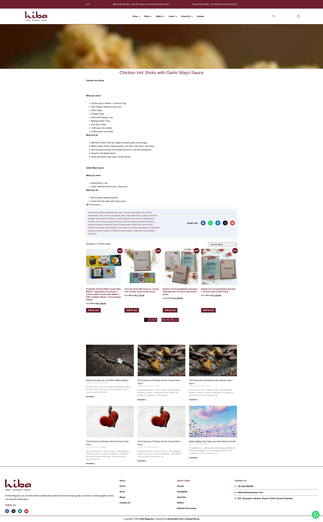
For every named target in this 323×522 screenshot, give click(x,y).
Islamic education (125, 219)
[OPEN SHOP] (139, 16)
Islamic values (114, 222)
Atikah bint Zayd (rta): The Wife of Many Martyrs (107, 380)
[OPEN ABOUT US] (192, 16)
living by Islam (129, 222)
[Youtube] (26, 511)
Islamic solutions (97, 222)
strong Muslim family (121, 231)
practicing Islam (113, 228)
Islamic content (149, 216)
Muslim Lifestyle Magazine (117, 225)
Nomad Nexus (192, 519)
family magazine (112, 216)
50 (164, 320)
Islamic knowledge (144, 219)
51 (168, 320)
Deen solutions (144, 213)
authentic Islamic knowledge (103, 213)
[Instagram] (13, 511)
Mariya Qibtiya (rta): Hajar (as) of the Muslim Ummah (212, 441)
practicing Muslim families (136, 228)
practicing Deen (96, 228)
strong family (102, 231)
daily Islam (124, 213)
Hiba (123, 216)
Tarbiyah (137, 231)
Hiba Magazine (133, 216)
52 (172, 320)
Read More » (90, 396)
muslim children (146, 222)
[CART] (298, 16)
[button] (273, 16)
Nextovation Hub (175, 519)
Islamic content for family (101, 219)
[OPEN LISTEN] (176, 16)
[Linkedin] (20, 511)
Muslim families (95, 225)
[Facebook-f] (7, 511)
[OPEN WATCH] (164, 16)
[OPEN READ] (151, 16)
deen (132, 213)
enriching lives (95, 216)
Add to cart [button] (93, 310)
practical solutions (142, 225)
